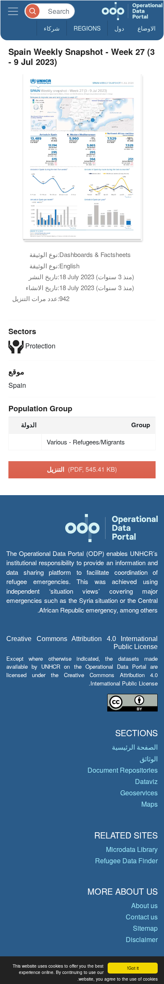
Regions (87, 28)
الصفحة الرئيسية (135, 747)
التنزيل (82, 469)
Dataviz (146, 781)
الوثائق (149, 758)
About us (144, 905)
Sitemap (145, 928)
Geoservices (139, 792)
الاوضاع (147, 28)
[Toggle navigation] (13, 11)
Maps (149, 804)
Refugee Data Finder (126, 860)
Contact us (142, 917)
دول (119, 28)
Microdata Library (132, 849)
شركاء (52, 28)
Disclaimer (142, 939)
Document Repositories (122, 770)
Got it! (133, 968)
